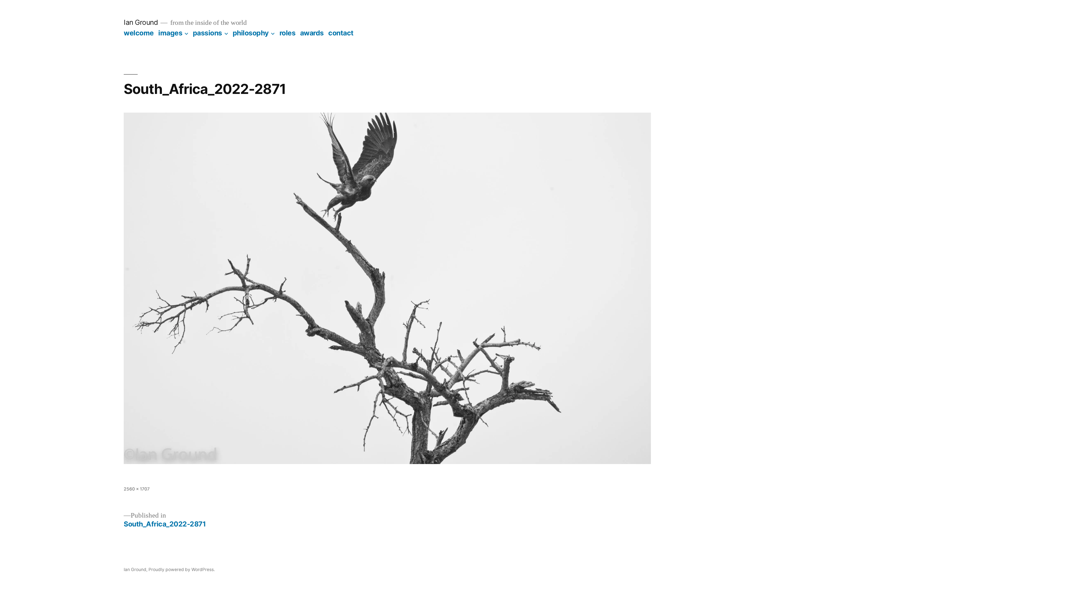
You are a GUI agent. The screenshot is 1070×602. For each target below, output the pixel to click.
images (170, 33)
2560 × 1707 (137, 489)
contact (341, 33)
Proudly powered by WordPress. (182, 569)
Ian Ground (141, 22)
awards (312, 33)
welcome (139, 33)
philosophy (251, 33)
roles (287, 33)
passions (207, 33)
